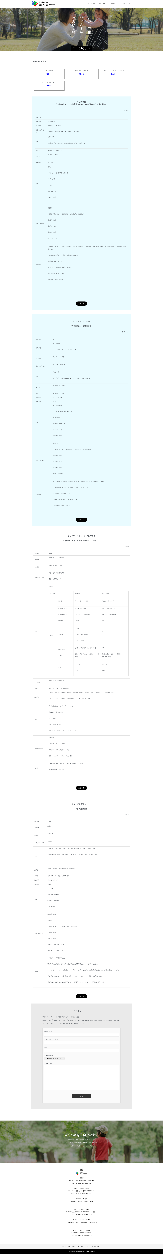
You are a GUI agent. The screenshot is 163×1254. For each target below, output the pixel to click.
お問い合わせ (126, 3)
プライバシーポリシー (85, 1246)
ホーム (64, 1246)
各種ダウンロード (73, 1246)
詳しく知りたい (103, 3)
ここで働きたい (115, 3)
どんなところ (91, 3)
